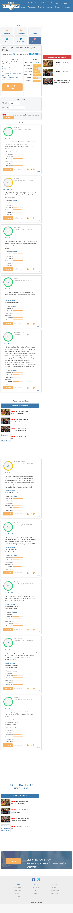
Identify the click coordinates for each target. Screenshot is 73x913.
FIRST (12, 784)
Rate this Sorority (12, 87)
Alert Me (8, 117)
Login (57, 3)
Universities (22, 7)
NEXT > (18, 788)
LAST (25, 788)
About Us (55, 887)
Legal (55, 896)
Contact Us (66, 7)
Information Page (7, 64)
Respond (8, 169)
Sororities (41, 7)
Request (57, 7)
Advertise (36, 887)
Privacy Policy (55, 893)
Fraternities (32, 7)
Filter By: (5, 103)
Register (65, 3)
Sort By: (5, 107)
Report (38, 172)
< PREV (19, 784)
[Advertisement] (21, 765)
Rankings (50, 7)
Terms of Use (55, 890)
